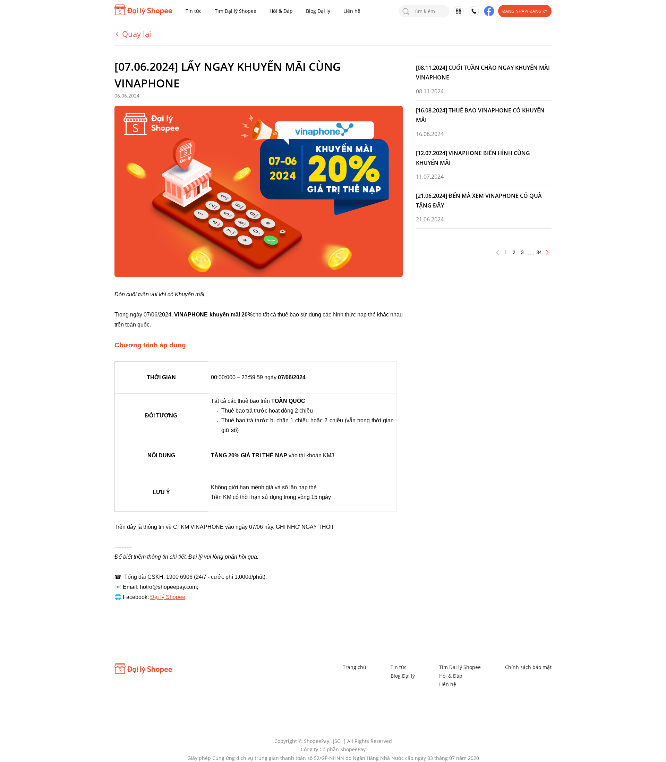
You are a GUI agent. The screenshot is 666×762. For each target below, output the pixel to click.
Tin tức (194, 11)
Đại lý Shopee (167, 597)
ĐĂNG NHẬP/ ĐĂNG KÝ (524, 11)
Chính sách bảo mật (528, 667)
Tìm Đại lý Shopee (235, 11)
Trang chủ (354, 667)
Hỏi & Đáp (281, 11)
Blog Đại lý (318, 11)
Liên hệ (351, 11)
